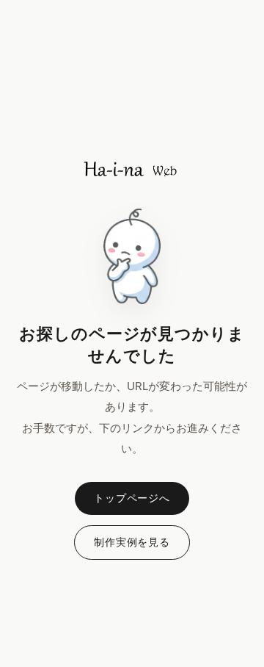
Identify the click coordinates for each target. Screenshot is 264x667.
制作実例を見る (132, 542)
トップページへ (132, 497)
